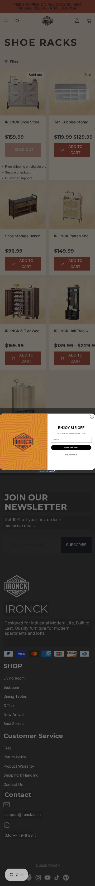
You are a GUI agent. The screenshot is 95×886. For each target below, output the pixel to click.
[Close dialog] (92, 416)
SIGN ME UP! (71, 447)
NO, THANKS (71, 455)
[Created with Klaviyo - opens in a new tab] (47, 471)
